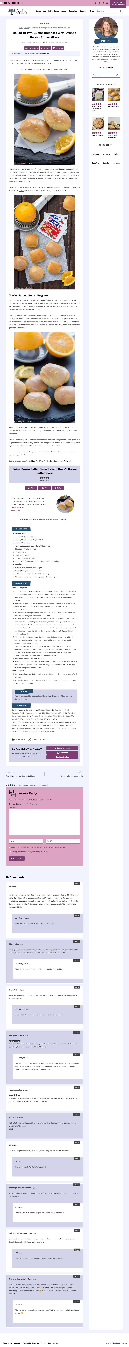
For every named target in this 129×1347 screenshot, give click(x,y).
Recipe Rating (15, 804)
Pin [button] (45, 488)
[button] (41, 23)
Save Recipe (59, 48)
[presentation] (98, 94)
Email (49, 841)
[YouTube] (107, 3)
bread (21, 190)
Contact (55, 1343)
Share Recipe (63, 757)
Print (32, 488)
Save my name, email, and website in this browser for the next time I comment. (38, 847)
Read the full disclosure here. (41, 53)
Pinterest (67, 461)
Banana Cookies (97, 135)
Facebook (47, 461)
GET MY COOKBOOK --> (13, 3)
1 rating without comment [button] (37, 785)
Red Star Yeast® (35, 461)
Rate (59, 488)
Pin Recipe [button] (46, 48)
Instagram (56, 461)
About (63, 11)
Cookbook (83, 11)
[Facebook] (99, 3)
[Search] (117, 75)
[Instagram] (95, 3)
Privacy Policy (46, 1343)
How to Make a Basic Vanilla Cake (97, 109)
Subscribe (73, 11)
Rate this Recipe (63, 748)
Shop (92, 11)
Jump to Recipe (32, 48)
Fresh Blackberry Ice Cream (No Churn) (20, 774)
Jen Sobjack (27, 42)
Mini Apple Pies (113, 106)
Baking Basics (53, 11)
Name (13, 841)
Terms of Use (7, 1343)
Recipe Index (41, 11)
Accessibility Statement (31, 1343)
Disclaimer (17, 1343)
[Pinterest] (103, 3)
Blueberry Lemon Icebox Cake (72, 774)
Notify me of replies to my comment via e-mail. (30, 852)
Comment (13, 807)
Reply (77, 883)
